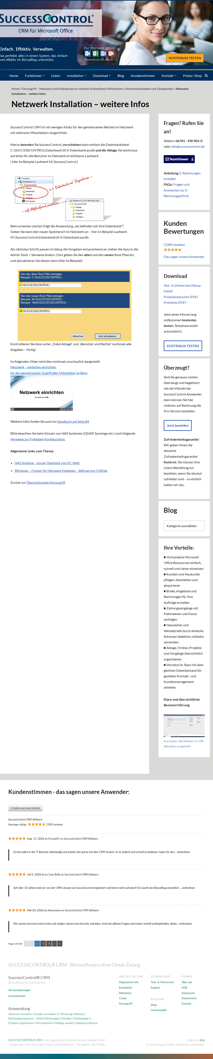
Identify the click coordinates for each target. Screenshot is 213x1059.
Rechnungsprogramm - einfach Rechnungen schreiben (40, 1018)
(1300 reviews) (174, 244)
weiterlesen (183, 852)
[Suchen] (206, 75)
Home (13, 76)
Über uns (187, 982)
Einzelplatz (125, 987)
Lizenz (55, 76)
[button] (43, 75)
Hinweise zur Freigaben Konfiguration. (37, 439)
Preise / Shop (192, 76)
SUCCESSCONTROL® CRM (25, 1040)
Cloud (122, 998)
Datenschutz (189, 998)
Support (155, 987)
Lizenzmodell (159, 1010)
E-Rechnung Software (71, 1014)
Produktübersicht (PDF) (181, 297)
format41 (54, 838)
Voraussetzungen (19, 990)
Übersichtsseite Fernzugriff (45, 482)
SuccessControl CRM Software (25, 819)
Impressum (188, 993)
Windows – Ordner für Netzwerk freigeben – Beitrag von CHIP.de (61, 471)
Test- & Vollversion (162, 982)
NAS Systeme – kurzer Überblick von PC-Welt (47, 463)
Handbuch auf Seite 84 (73, 421)
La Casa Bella (52, 874)
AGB (184, 987)
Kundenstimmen (143, 76)
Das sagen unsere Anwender (184, 257)
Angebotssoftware (87, 1023)
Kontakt (186, 1003)
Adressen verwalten (20, 1014)
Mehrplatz (125, 993)
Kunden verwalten (45, 1014)
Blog (121, 76)
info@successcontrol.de (188, 146)
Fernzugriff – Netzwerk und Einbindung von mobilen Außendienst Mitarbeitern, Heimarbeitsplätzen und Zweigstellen (97, 88)
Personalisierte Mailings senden (55, 1023)
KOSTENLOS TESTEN (185, 58)
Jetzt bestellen (178, 425)
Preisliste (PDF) (175, 302)
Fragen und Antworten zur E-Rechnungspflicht (176, 190)
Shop (154, 1004)
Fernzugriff (126, 1003)
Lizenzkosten (16, 996)
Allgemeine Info (128, 982)
